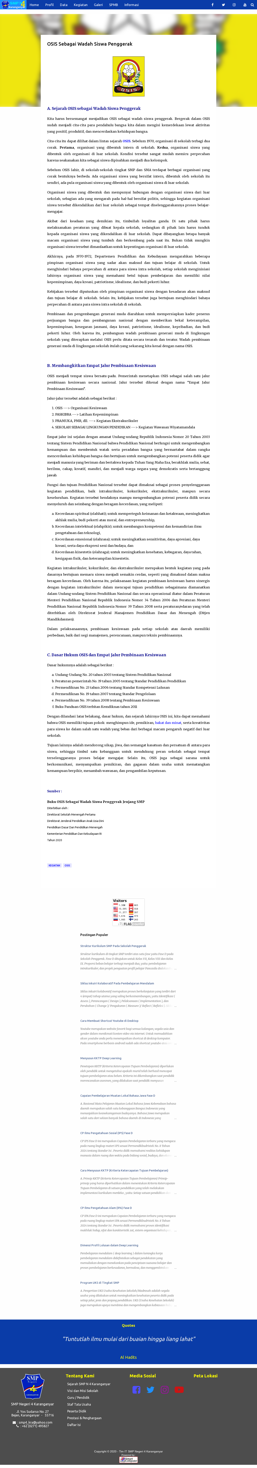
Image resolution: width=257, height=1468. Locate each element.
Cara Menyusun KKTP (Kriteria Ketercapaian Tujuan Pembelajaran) (124, 1170)
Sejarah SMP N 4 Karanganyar (88, 1384)
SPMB (113, 5)
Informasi (131, 5)
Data (63, 5)
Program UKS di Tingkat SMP (99, 1282)
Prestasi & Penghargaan (84, 1418)
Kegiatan (81, 5)
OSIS (67, 865)
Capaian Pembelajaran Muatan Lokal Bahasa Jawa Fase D (117, 1095)
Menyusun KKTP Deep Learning (100, 1058)
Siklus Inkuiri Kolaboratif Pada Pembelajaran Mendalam (117, 983)
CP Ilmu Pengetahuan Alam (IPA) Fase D (106, 1207)
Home (34, 5)
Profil (49, 5)
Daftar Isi (73, 1425)
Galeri (98, 5)
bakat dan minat (168, 723)
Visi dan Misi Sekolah (82, 1391)
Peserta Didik (76, 1411)
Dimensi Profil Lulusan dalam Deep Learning (109, 1245)
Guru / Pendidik (77, 1397)
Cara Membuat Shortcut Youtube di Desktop (109, 1020)
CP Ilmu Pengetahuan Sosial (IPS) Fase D (106, 1133)
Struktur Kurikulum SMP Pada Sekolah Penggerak (113, 946)
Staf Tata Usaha (78, 1404)
